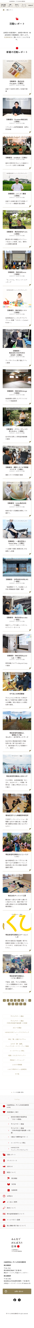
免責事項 (14, 1190)
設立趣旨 (14, 1178)
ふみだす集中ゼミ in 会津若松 (17, 1069)
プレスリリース (12, 1160)
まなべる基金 (17, 1028)
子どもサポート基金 (17, 1016)
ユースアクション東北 (17, 1051)
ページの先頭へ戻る (18, 1092)
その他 (17, 1074)
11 (20, 1004)
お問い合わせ (19, 1291)
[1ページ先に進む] (24, 1004)
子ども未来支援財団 (13, 1313)
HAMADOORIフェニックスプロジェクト (17, 1033)
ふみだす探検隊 (17, 1065)
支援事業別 (7, 37)
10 (16, 1004)
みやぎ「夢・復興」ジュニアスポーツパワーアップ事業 (17, 1045)
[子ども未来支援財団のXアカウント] (19, 1301)
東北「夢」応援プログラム (17, 1039)
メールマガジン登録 (13, 1220)
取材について (11, 1208)
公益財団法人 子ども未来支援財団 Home (18, 1106)
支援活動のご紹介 (12, 1112)
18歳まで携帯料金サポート (19, 1137)
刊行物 (13, 1184)
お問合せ (10, 1196)
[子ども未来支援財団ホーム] (4, 10)
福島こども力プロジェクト (17, 1055)
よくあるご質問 (12, 1202)
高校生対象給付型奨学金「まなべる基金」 (19, 1118)
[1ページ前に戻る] (4, 1000)
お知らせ (10, 1166)
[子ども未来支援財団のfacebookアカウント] (14, 1301)
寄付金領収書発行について (15, 1214)
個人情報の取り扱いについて (16, 1226)
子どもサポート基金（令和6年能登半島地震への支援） (17, 1022)
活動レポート (11, 1154)
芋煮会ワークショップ (17, 1060)
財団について (11, 1172)
